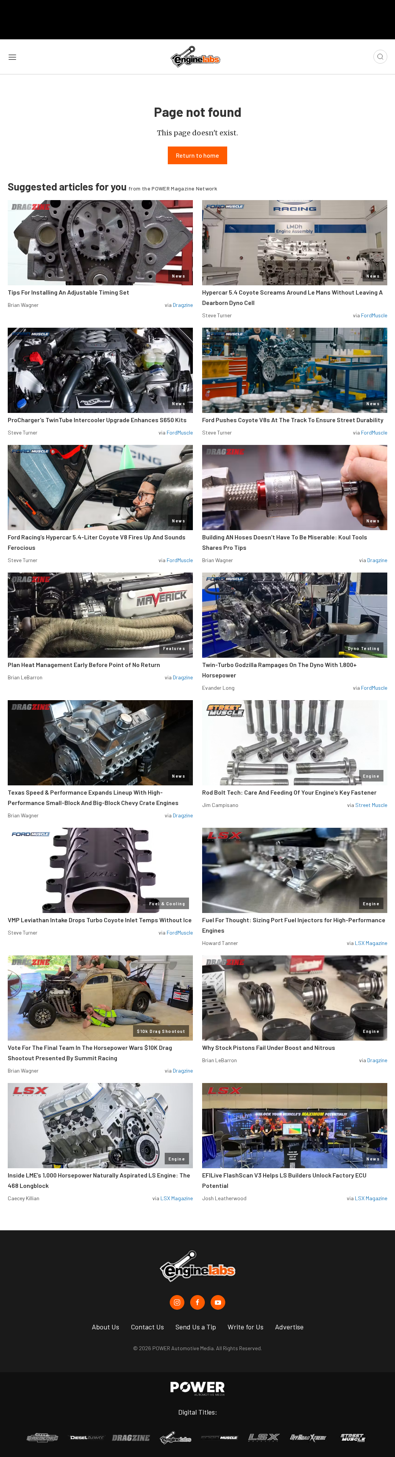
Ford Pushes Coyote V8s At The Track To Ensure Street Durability (292, 419)
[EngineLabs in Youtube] (218, 1302)
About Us (105, 1326)
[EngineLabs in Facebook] (197, 1302)
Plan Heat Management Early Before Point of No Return (84, 664)
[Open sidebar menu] (12, 57)
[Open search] (380, 57)
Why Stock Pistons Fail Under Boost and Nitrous (268, 1047)
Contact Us (147, 1326)
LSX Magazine (371, 943)
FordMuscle (374, 315)
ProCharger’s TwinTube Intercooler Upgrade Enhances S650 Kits (97, 419)
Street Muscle (371, 805)
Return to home (197, 155)
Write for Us (245, 1326)
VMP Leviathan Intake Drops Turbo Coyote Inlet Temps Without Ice (100, 919)
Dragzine (183, 305)
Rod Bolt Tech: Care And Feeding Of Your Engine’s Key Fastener (289, 792)
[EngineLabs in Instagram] (177, 1302)
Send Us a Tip (196, 1326)
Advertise (289, 1326)
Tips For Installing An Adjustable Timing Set (68, 292)
